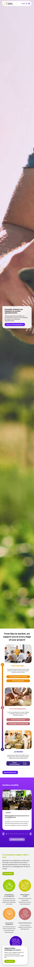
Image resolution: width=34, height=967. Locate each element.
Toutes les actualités (17, 839)
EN (22, 3)
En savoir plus (8, 873)
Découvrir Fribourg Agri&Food (14, 324)
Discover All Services (10, 772)
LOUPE (26, 3)
